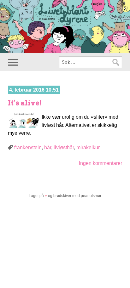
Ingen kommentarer (100, 163)
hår (47, 147)
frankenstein (28, 147)
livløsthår (64, 147)
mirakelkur (88, 147)
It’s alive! (24, 103)
